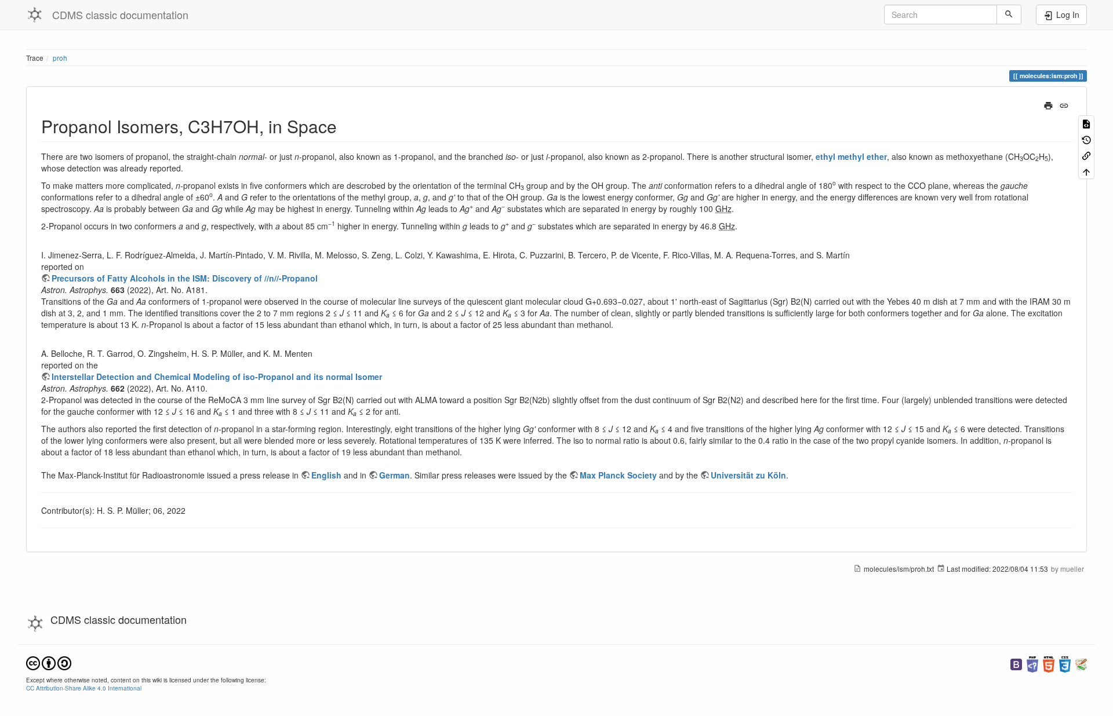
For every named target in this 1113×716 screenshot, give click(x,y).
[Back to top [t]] (1086, 170)
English (326, 475)
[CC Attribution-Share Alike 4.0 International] (48, 662)
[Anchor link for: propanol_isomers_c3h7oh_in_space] (345, 125)
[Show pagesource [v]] (1086, 123)
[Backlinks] (1086, 155)
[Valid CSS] (1065, 663)
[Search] (1008, 14)
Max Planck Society (618, 475)
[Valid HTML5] (1048, 663)
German (394, 475)
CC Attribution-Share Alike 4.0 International (83, 688)
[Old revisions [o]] (1086, 138)
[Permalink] (1064, 104)
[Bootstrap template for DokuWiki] (1016, 663)
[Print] (1048, 104)
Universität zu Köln (748, 475)
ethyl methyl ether (851, 156)
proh (60, 58)
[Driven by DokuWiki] (1081, 663)
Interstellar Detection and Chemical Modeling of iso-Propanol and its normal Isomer (217, 376)
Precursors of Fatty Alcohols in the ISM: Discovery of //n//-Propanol (185, 278)
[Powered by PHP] (1032, 663)
